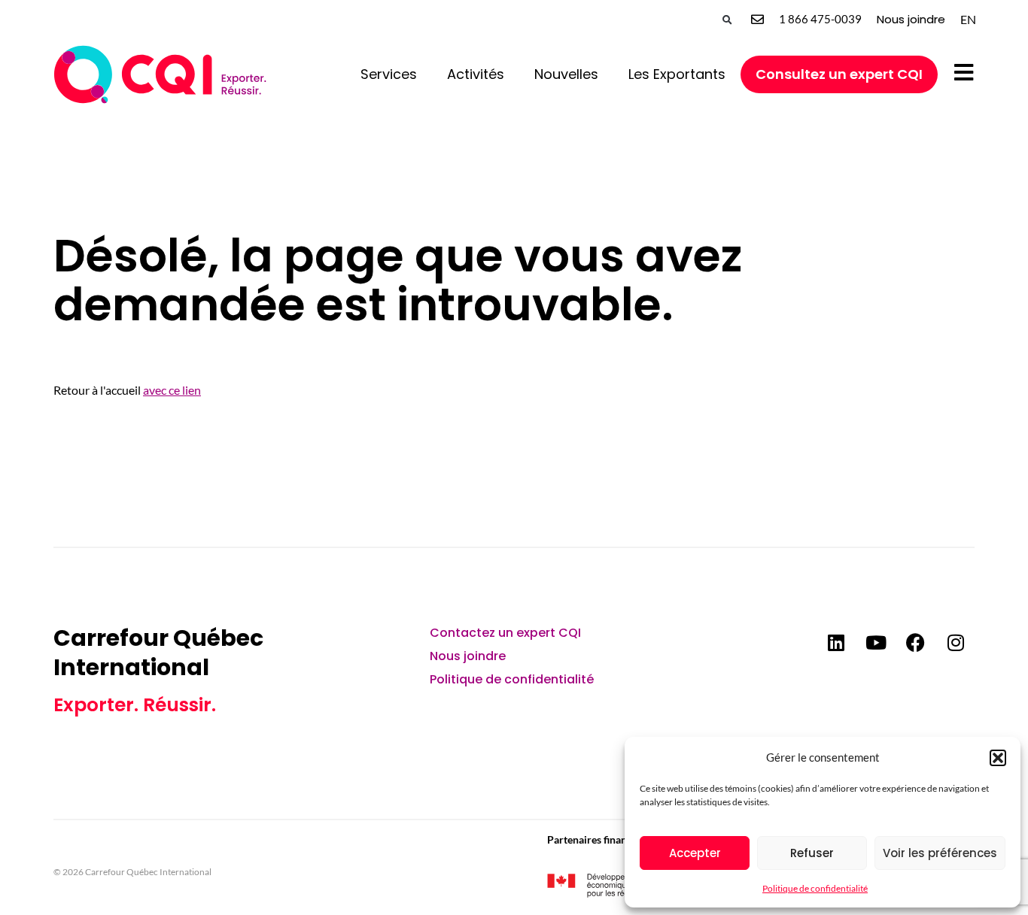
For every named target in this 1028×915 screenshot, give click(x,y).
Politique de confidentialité (815, 888)
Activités (475, 74)
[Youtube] (876, 642)
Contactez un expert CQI (505, 632)
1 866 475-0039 (820, 19)
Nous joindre (911, 19)
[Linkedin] (836, 642)
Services (388, 74)
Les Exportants (676, 74)
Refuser (812, 853)
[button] (997, 757)
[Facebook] (916, 642)
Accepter (695, 853)
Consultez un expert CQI (839, 74)
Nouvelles (566, 74)
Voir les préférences (940, 853)
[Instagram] (956, 642)
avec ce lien (172, 390)
